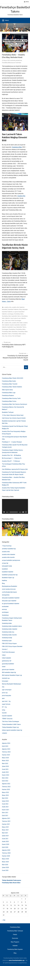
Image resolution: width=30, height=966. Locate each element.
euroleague (10, 314)
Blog (20, 309)
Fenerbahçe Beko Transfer (9, 384)
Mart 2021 (5, 833)
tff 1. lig (4, 707)
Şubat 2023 (5, 766)
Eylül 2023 (5, 746)
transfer (4, 713)
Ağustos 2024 (6, 743)
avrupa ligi (5, 563)
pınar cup (5, 692)
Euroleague (5, 329)
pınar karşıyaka (6, 695)
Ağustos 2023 (6, 749)
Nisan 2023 (5, 760)
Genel (12, 318)
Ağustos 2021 (6, 818)
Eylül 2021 (5, 815)
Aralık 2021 (5, 807)
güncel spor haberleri (20, 318)
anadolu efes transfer (8, 557)
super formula (6, 704)
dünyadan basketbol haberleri (10, 598)
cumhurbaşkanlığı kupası (9, 592)
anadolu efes (8, 307)
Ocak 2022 (5, 804)
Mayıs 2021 (5, 827)
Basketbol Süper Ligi (8, 577)
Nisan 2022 (5, 795)
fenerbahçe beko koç (8, 632)
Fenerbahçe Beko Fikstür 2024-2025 (12, 378)
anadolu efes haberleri (18, 307)
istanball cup (6, 678)
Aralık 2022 (5, 772)
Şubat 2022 (5, 801)
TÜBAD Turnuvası (7, 718)
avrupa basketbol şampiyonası (11, 560)
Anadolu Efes (21, 196)
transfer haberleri (7, 716)
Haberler (15, 945)
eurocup (4, 609)
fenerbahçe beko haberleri (9, 629)
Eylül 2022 (5, 781)
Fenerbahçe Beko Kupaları (15, 949)
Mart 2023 (5, 763)
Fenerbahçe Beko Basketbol (10, 331)
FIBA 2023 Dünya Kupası (9, 643)
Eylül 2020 (5, 847)
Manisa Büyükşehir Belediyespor (11, 684)
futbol (4, 655)
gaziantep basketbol (8, 664)
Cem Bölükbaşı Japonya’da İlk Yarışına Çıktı (15, 469)
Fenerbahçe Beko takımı (19, 333)
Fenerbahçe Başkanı (8, 395)
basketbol (5, 309)
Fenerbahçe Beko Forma (9, 401)
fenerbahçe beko (18, 314)
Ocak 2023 (5, 769)
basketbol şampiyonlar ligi (10, 575)
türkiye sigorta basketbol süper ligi (12, 730)
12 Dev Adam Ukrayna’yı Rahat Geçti (12, 415)
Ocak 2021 (5, 838)
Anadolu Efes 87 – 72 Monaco (11, 461)
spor (3, 320)
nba (3, 687)
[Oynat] (4, 512)
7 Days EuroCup (6, 546)
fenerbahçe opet (7, 640)
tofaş (3, 710)
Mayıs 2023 (5, 757)
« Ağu (3, 920)
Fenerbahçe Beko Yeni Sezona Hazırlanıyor (14, 404)
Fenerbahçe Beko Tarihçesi (15, 931)
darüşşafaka (5, 595)
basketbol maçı (11, 327)
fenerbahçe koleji (7, 637)
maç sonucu (8, 336)
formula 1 (5, 649)
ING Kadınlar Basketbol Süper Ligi (12, 675)
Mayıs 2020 (5, 859)
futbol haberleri (6, 658)
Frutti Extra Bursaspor (8, 652)
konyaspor (5, 681)
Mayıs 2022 (5, 792)
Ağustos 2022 (6, 783)
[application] (15, 506)
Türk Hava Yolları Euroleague (13, 320)
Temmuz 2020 (6, 853)
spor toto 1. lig (6, 701)
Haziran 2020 (6, 856)
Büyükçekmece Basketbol (9, 586)
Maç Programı (15, 942)
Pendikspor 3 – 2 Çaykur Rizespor (12, 442)
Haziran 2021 (6, 824)
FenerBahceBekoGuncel (8, 62)
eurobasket (5, 606)
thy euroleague (16, 336)
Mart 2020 (5, 864)
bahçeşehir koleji (7, 566)
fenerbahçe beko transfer (9, 635)
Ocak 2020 (5, 870)
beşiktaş (4, 580)
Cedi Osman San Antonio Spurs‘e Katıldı (14, 418)
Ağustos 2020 (6, 850)
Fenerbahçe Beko (17, 147)
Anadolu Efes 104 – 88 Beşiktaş (11, 455)
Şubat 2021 (5, 835)
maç (3, 336)
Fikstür (15, 934)
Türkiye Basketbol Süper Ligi (10, 727)
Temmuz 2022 (6, 786)
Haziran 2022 (6, 789)
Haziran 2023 (6, 755)
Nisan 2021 (5, 830)
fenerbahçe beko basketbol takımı (11, 316)
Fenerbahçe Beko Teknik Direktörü (12, 387)
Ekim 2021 (5, 812)
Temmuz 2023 (6, 752)
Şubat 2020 (5, 867)
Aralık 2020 (5, 841)
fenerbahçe (5, 615)
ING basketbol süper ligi (9, 672)
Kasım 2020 (5, 844)
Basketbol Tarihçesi (8, 412)
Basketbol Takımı (21, 327)
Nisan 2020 (5, 862)
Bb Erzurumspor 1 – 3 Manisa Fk (11, 458)
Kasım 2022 (5, 775)
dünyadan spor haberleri (9, 601)
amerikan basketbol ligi (9, 548)
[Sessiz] (23, 512)
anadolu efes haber (17, 322)
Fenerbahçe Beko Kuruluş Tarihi (11, 398)
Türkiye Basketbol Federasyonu (11, 880)
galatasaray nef (6, 661)
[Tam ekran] (26, 512)
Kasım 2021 (5, 810)
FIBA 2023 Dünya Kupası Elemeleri (12, 646)
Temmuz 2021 (6, 821)
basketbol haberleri (13, 309)
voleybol (4, 733)
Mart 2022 (5, 798)
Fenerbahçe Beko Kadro (9, 381)
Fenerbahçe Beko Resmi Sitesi (11, 882)
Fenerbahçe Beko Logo (8, 392)
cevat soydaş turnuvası (9, 589)
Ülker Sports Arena (7, 390)
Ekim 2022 (5, 778)
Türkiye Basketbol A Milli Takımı (11, 724)
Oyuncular (15, 938)
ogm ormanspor (6, 690)
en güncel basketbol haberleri (10, 603)
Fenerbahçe (12, 329)
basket (12, 325)
